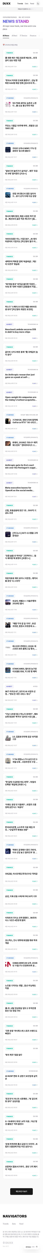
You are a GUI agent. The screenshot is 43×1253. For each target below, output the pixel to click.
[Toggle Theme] (38, 3)
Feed (32, 4)
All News (6, 36)
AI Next (14, 36)
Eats (26, 4)
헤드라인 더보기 (21, 1191)
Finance (33, 36)
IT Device (23, 36)
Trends (20, 4)
